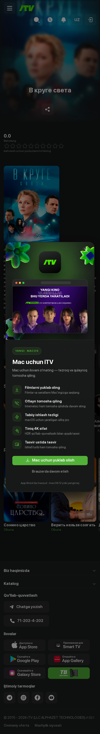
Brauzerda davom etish (50, 471)
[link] (50, 460)
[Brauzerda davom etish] (86, 250)
